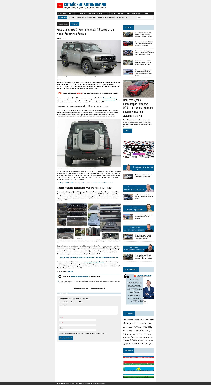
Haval (139, 330)
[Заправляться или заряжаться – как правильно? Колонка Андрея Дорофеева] (128, 218)
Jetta (142, 334)
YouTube (70, 271)
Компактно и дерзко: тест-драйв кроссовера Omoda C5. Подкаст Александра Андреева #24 (143, 236)
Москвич (151, 340)
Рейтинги (100, 13)
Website (61, 328)
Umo (152, 337)
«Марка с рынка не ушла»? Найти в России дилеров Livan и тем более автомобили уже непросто (144, 43)
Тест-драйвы (91, 13)
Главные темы (128, 28)
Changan (127, 322)
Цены (106, 13)
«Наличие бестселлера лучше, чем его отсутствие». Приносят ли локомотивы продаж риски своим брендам (143, 72)
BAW (135, 320)
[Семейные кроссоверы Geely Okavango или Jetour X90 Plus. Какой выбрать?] (128, 198)
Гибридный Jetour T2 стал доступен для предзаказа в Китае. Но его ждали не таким (86, 183)
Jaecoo (129, 334)
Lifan (146, 334)
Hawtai (144, 331)
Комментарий (63, 305)
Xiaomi (137, 340)
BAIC (132, 320)
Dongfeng (148, 323)
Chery (135, 322)
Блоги (128, 13)
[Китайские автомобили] (105, 6)
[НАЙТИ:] (145, 17)
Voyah (129, 340)
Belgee (139, 320)
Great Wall (127, 330)
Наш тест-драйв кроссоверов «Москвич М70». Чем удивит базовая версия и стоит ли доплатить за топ (138, 107)
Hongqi (149, 331)
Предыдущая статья (81, 288)
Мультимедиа (136, 13)
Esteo (124, 327)
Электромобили (80, 13)
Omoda (134, 337)
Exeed (129, 326)
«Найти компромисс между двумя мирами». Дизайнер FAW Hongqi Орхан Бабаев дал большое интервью (144, 52)
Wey (133, 340)
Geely (149, 326)
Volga (125, 340)
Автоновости (62, 13)
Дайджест (121, 13)
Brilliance (145, 320)
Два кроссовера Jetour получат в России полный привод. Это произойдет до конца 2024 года (89, 257)
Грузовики (146, 13)
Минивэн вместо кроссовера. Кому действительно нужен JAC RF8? (143, 175)
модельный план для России (94, 262)
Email (60, 323)
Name (60, 318)
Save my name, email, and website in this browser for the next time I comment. (83, 333)
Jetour (64, 38)
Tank (145, 337)
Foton (139, 327)
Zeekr (141, 340)
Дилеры (113, 13)
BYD (152, 319)
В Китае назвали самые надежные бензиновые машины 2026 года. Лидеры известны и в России (143, 62)
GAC (144, 327)
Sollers (141, 337)
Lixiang (150, 334)
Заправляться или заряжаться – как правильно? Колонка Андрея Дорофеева (144, 216)
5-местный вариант (110, 98)
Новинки (70, 13)
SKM (138, 337)
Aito (124, 320)
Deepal (141, 323)
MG (129, 337)
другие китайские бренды (138, 343)
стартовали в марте (108, 100)
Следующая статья (97, 288)
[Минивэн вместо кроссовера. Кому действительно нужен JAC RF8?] (128, 178)
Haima (134, 331)
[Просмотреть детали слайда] (89, 93)
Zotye (145, 340)
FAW (135, 327)
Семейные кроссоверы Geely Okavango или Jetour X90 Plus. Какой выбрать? (144, 196)
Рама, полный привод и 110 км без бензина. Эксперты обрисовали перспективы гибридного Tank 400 (143, 34)
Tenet (149, 337)
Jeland (133, 334)
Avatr (128, 320)
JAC (124, 334)
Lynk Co (126, 337)
